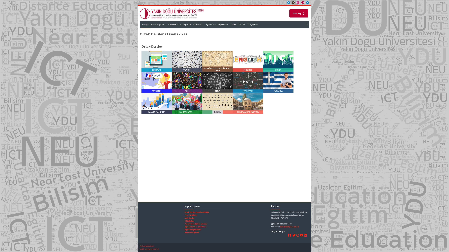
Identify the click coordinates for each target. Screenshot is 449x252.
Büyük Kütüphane (192, 232)
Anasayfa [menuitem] (145, 24)
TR (240, 24)
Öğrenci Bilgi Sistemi (193, 230)
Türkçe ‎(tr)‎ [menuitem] (251, 24)
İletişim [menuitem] (233, 24)
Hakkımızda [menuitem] (197, 24)
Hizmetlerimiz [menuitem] (173, 24)
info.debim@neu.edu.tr (289, 227)
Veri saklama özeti (147, 246)
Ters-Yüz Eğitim (191, 215)
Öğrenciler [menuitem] (222, 24)
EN (244, 24)
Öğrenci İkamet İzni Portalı (195, 227)
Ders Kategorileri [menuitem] (158, 24)
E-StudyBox (189, 221)
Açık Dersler (189, 218)
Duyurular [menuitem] (187, 24)
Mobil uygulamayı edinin (149, 249)
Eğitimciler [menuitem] (210, 24)
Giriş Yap (297, 13)
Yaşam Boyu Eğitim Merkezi (196, 224)
